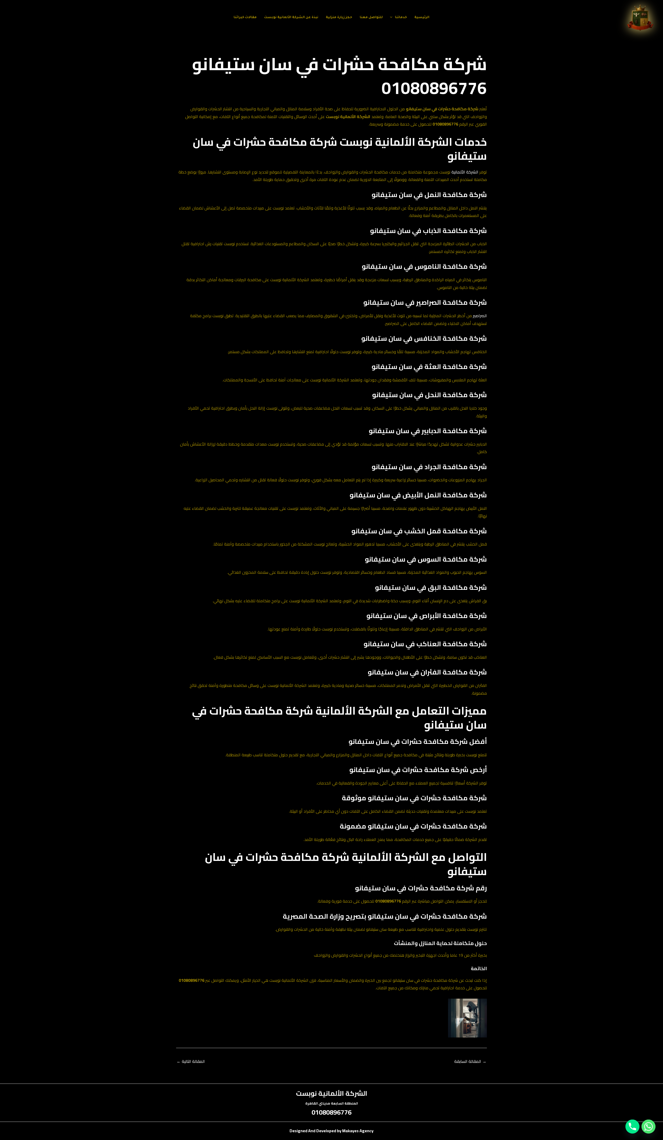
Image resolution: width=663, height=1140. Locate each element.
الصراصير (480, 316)
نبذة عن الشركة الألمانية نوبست (291, 17)
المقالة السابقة (470, 1061)
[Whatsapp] (648, 1127)
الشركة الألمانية (464, 172)
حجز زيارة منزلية (339, 17)
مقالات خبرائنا (245, 17)
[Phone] (632, 1127)
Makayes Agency (357, 1131)
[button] (392, 17)
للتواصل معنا (371, 17)
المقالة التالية (191, 1061)
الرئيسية (421, 17)
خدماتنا (401, 17)
